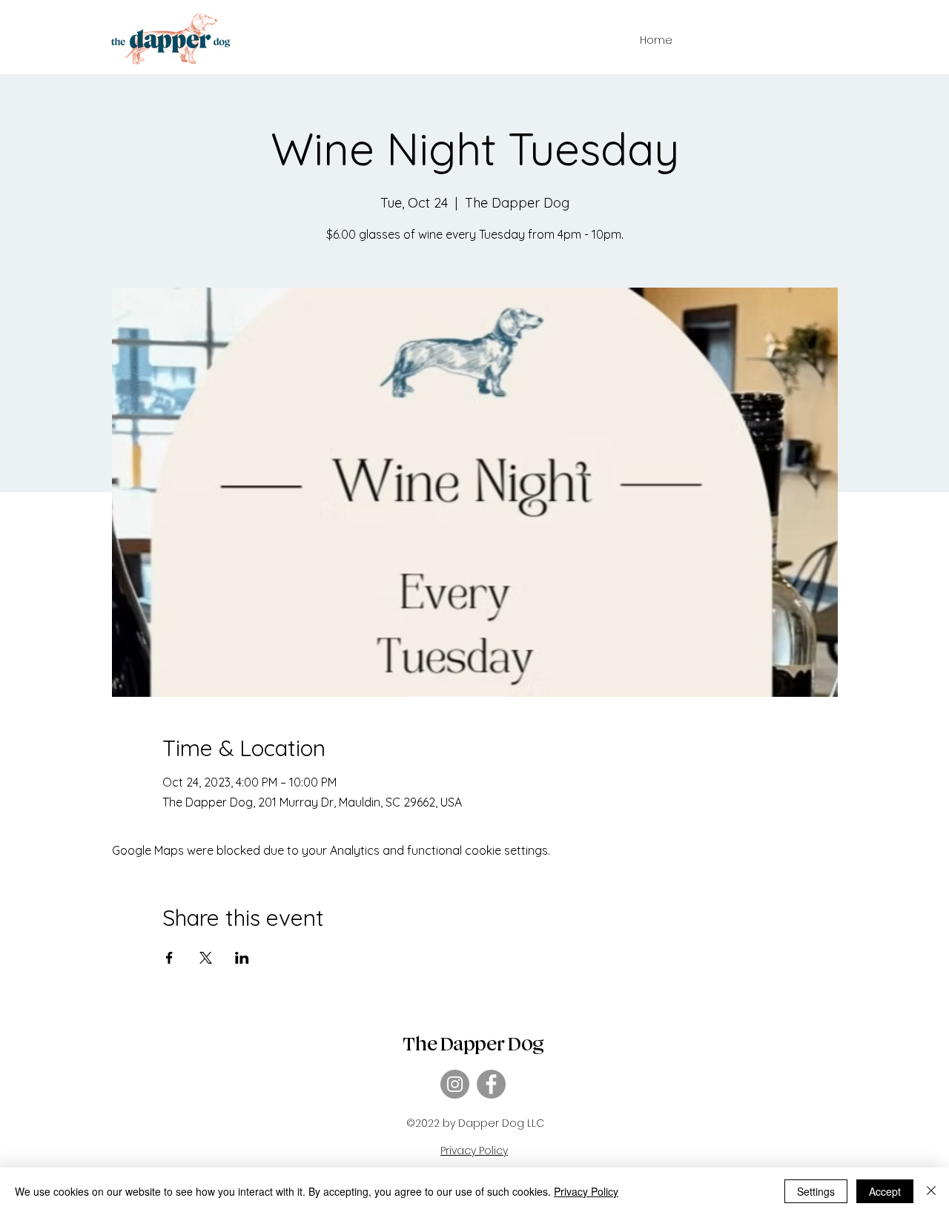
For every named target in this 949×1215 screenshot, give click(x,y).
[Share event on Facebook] (169, 958)
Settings (816, 1191)
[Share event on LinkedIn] (242, 958)
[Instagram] (454, 1084)
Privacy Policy (586, 1191)
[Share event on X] (206, 958)
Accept (885, 1191)
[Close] (931, 1191)
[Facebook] (491, 1084)
